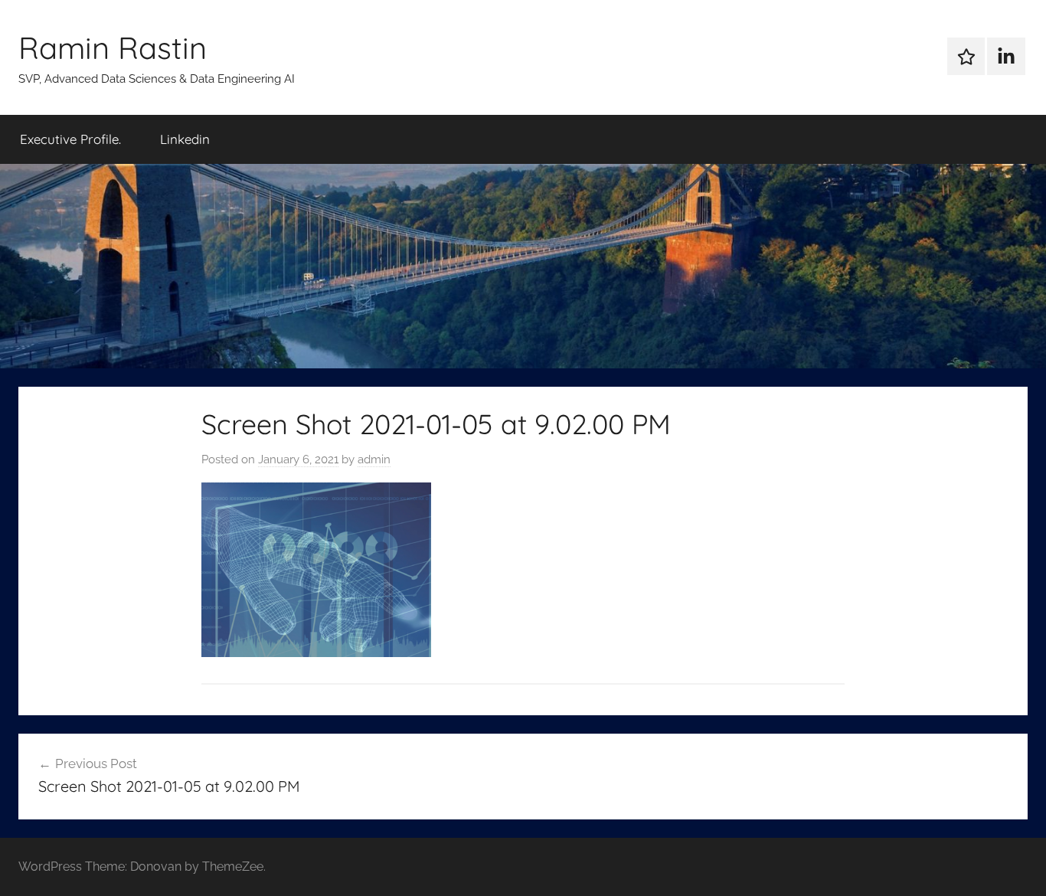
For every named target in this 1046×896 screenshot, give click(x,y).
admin (374, 459)
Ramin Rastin (112, 47)
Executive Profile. (70, 139)
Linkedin (185, 139)
